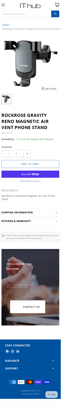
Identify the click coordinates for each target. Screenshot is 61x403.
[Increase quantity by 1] (27, 153)
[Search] (55, 14)
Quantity (6, 146)
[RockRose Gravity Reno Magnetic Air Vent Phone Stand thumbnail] (6, 99)
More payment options (30, 181)
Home (6, 24)
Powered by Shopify (30, 393)
